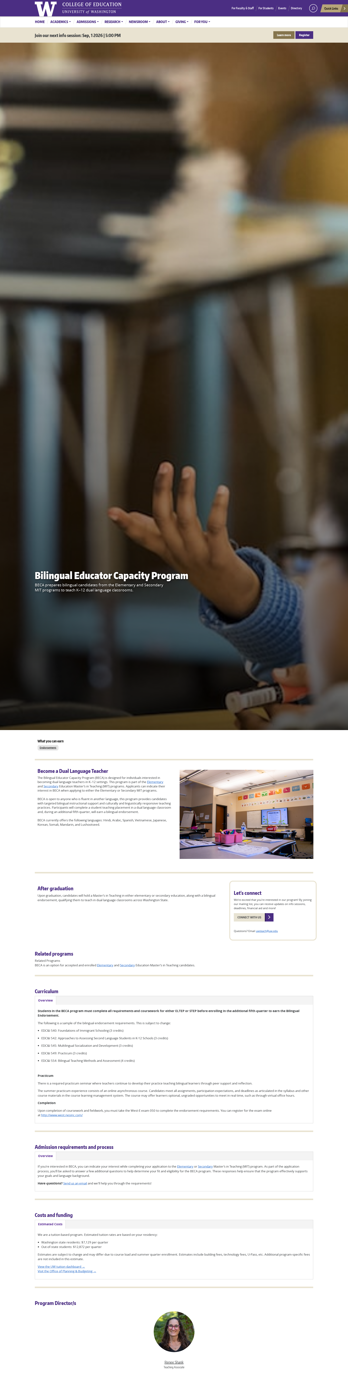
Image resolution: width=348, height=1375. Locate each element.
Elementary (155, 782)
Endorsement (48, 747)
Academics (59, 21)
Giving (180, 21)
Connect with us (249, 917)
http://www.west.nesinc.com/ (62, 1115)
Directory (296, 8)
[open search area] (313, 8)
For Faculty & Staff (243, 8)
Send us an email (75, 1183)
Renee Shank (174, 1362)
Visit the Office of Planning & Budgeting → (67, 1271)
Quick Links (331, 8)
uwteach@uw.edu (267, 931)
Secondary (51, 786)
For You (201, 21)
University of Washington (46, 8)
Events (282, 8)
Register (304, 35)
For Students (266, 8)
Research (112, 21)
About (161, 21)
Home (40, 21)
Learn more (284, 35)
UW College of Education (92, 8)
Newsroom (138, 21)
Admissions (86, 21)
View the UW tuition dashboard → (61, 1266)
